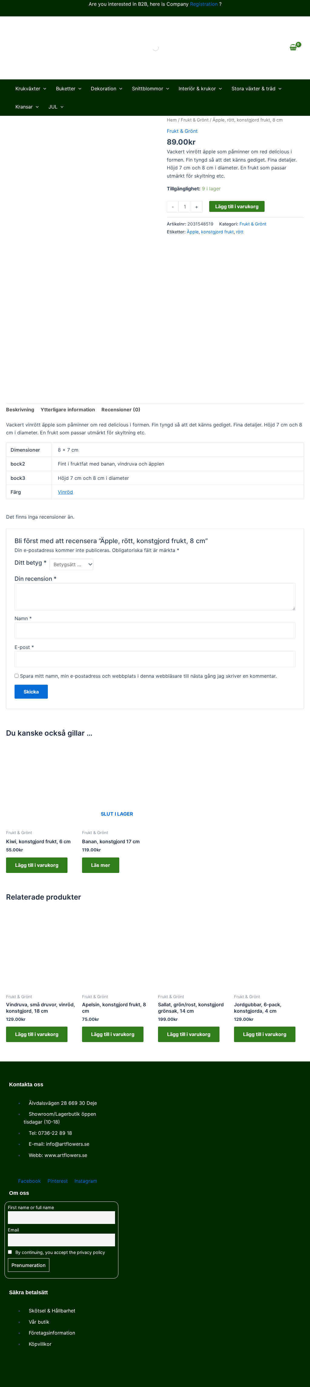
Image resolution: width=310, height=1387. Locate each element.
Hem (172, 120)
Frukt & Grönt (195, 120)
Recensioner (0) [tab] (120, 409)
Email (13, 1229)
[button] (43, 88)
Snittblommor (147, 88)
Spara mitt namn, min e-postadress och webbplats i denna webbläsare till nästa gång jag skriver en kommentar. (148, 676)
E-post (24, 647)
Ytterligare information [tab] (68, 409)
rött (239, 231)
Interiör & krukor (197, 88)
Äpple (193, 231)
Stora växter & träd (253, 88)
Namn (23, 618)
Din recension (36, 578)
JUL (53, 107)
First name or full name (31, 1207)
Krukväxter (27, 88)
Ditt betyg (31, 562)
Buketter (65, 88)
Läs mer (100, 865)
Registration (204, 4)
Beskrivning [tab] (20, 409)
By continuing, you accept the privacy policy (59, 1252)
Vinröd (65, 492)
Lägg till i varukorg (237, 206)
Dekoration (103, 88)
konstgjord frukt (217, 231)
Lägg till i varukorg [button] (36, 865)
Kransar (24, 107)
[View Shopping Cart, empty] (293, 48)
